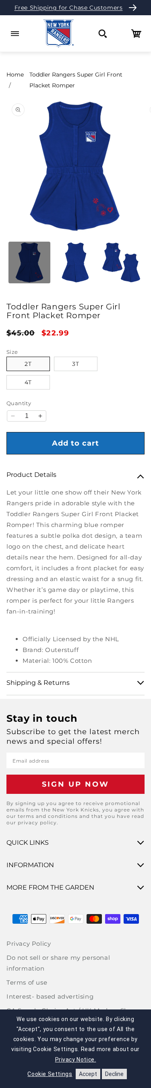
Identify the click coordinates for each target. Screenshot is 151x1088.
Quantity (18, 403)
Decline (114, 1074)
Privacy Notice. (75, 1059)
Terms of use (26, 982)
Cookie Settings (49, 1074)
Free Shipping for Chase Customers (68, 7)
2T (28, 363)
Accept (88, 1074)
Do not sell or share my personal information (58, 963)
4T (28, 382)
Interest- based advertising (49, 996)
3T (75, 363)
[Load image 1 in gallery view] (29, 262)
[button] (15, 33)
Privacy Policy (28, 943)
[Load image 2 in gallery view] (75, 262)
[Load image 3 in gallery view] (121, 262)
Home (15, 74)
